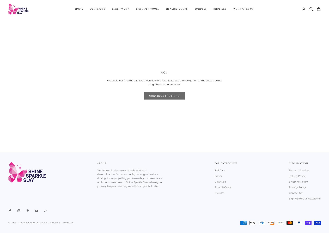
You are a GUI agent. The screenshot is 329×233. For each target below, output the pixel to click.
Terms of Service (299, 170)
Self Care (220, 170)
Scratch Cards (223, 187)
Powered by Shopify (60, 222)
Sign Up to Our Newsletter (305, 198)
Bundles (201, 9)
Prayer (218, 176)
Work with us (243, 9)
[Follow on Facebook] (10, 210)
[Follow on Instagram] (19, 210)
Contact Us (295, 193)
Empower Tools (147, 9)
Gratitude (220, 181)
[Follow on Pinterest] (27, 210)
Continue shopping (164, 95)
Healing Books (177, 9)
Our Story (97, 9)
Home (79, 9)
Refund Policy (297, 176)
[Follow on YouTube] (36, 210)
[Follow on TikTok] (45, 210)
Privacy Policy (297, 187)
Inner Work (120, 9)
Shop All (220, 9)
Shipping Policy (298, 181)
